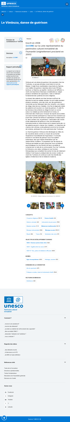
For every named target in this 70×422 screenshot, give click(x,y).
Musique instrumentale (33, 230)
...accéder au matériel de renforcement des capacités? (19, 329)
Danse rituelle (49, 218)
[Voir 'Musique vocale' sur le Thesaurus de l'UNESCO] (58, 230)
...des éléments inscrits (10, 350)
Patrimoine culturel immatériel (10, 6)
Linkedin (10, 407)
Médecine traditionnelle (48, 226)
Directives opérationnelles (11, 370)
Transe (38, 234)
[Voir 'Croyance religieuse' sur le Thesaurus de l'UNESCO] (41, 218)
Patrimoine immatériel (21, 11)
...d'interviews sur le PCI (11, 352)
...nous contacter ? (9, 336)
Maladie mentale (31, 226)
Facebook (11, 392)
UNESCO (3, 11)
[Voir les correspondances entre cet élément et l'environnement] (57, 40)
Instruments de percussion (49, 222)
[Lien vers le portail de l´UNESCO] (23, 3)
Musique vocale (50, 230)
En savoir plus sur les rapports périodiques (13, 82)
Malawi (29, 39)
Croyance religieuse (32, 218)
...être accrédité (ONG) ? (11, 331)
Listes (31, 11)
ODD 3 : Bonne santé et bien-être (37, 242)
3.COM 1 (15, 57)
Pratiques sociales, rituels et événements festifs (40, 272)
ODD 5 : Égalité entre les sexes (35, 247)
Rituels (28, 234)
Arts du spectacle (31, 268)
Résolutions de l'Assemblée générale (14, 375)
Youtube (10, 399)
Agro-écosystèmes (33, 259)
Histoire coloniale (31, 222)
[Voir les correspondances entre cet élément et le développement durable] (62, 40)
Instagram (10, 396)
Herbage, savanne (50, 259)
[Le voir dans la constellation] (51, 40)
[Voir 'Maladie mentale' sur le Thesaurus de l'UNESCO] (38, 226)
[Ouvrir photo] (45, 177)
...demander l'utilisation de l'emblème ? (15, 334)
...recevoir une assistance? (11, 324)
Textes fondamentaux (10, 373)
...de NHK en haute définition (12, 355)
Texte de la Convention (11, 368)
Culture (11, 11)
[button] (2, 15)
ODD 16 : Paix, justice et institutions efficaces (39, 250)
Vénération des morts (51, 234)
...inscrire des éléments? (11, 326)
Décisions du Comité (10, 378)
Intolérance (30, 281)
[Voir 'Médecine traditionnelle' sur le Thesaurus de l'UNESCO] (59, 226)
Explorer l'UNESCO (33, 419)
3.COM (29, 46)
